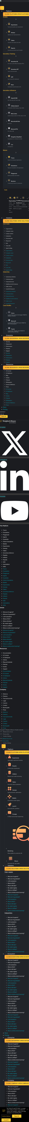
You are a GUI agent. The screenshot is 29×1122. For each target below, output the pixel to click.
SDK (4, 562)
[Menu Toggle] (2, 8)
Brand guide (6, 707)
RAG (7, 243)
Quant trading (9, 248)
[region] (14, 1114)
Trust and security (7, 698)
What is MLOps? (7, 621)
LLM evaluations (7, 616)
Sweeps (5, 548)
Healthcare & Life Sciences (12, 284)
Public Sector (9, 286)
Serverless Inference (8, 553)
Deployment (9, 344)
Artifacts (5, 557)
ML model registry (7, 623)
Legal (4, 700)
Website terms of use (8, 731)
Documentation (7, 653)
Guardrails (5, 539)
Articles (7, 377)
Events (5, 666)
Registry (5, 555)
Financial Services (10, 281)
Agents (5, 537)
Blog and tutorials (7, 662)
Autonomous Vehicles (11, 276)
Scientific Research (10, 289)
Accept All (6, 1120)
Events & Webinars (10, 384)
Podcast (8, 380)
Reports (5, 559)
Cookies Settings (6, 1116)
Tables (4, 550)
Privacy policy (6, 734)
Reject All (16, 1116)
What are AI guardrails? (9, 614)
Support (8, 350)
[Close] (27, 1109)
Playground (6, 534)
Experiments (6, 546)
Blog (7, 375)
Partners (8, 348)
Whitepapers (9, 382)
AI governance (9, 228)
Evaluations (8, 236)
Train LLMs (8, 245)
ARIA (4, 566)
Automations (6, 564)
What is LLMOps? (7, 625)
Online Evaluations (8, 541)
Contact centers (9, 233)
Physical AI (8, 241)
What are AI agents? (8, 612)
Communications (9, 279)
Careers (5, 703)
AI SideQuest (9, 373)
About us (5, 694)
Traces (5, 530)
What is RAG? (6, 619)
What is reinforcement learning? (11, 628)
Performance (9, 346)
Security (8, 341)
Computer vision (9, 231)
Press (7, 386)
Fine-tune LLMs (9, 238)
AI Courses (8, 370)
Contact (5, 705)
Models (5, 544)
